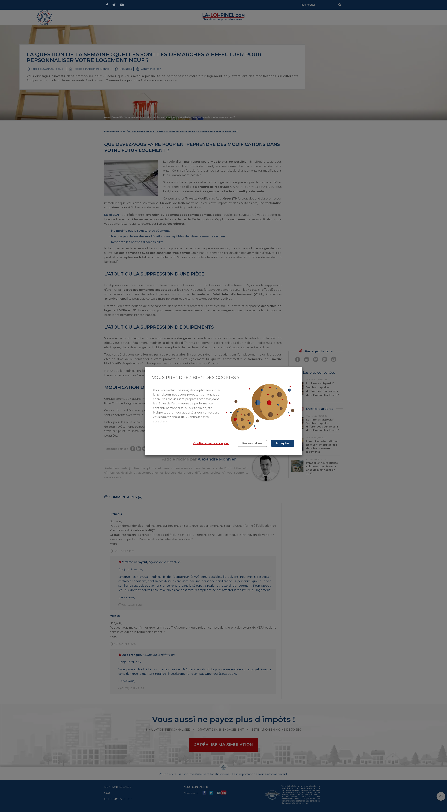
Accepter (283, 443)
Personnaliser (252, 443)
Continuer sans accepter (211, 443)
